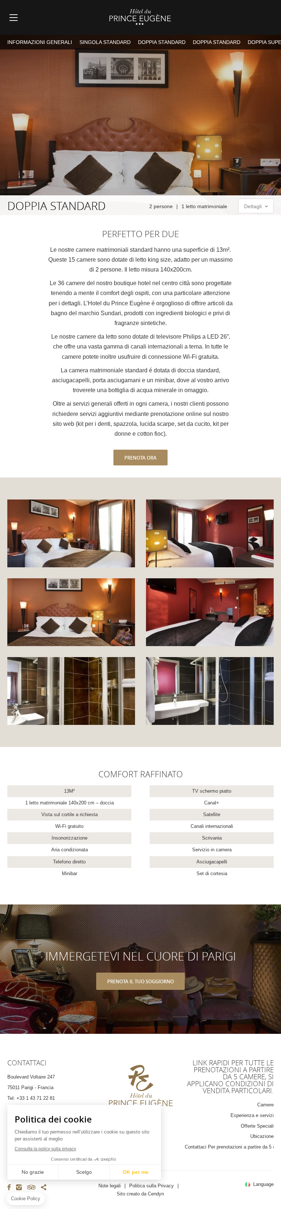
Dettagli (253, 206)
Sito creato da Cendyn (140, 1194)
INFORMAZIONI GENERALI (39, 42)
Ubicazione (262, 1136)
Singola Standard (105, 42)
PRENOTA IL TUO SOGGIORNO (140, 981)
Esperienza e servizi (252, 1115)
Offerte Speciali (257, 1126)
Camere (265, 1104)
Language (263, 1184)
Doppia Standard (162, 42)
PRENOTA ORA (140, 457)
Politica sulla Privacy (151, 1185)
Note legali (109, 1185)
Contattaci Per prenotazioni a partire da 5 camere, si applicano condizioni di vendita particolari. (229, 1147)
